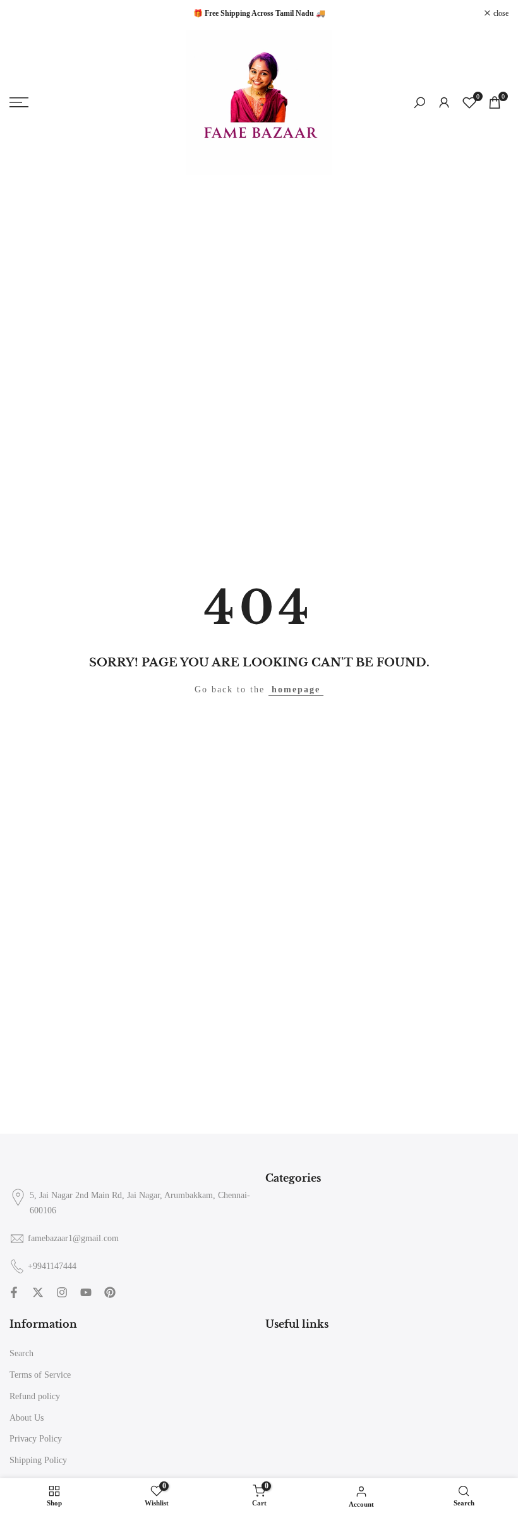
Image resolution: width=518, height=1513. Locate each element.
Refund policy (34, 1396)
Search (21, 1353)
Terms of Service (40, 1375)
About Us (26, 1418)
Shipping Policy (38, 1460)
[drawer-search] (419, 102)
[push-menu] (18, 102)
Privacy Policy (35, 1438)
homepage (296, 689)
